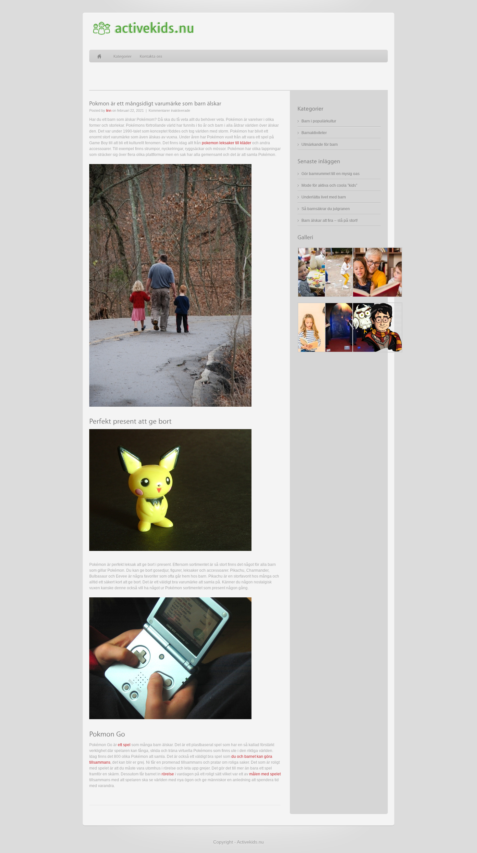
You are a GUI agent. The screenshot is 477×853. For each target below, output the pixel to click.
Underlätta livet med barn (323, 197)
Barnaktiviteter (314, 133)
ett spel (124, 745)
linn (108, 110)
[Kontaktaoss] (151, 56)
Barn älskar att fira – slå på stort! (329, 220)
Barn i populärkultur (318, 121)
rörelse (168, 774)
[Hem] (101, 56)
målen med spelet (265, 774)
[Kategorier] (123, 56)
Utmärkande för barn (319, 144)
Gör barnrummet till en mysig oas (330, 174)
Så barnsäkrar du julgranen (325, 209)
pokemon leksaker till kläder (226, 143)
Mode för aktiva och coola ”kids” (329, 185)
